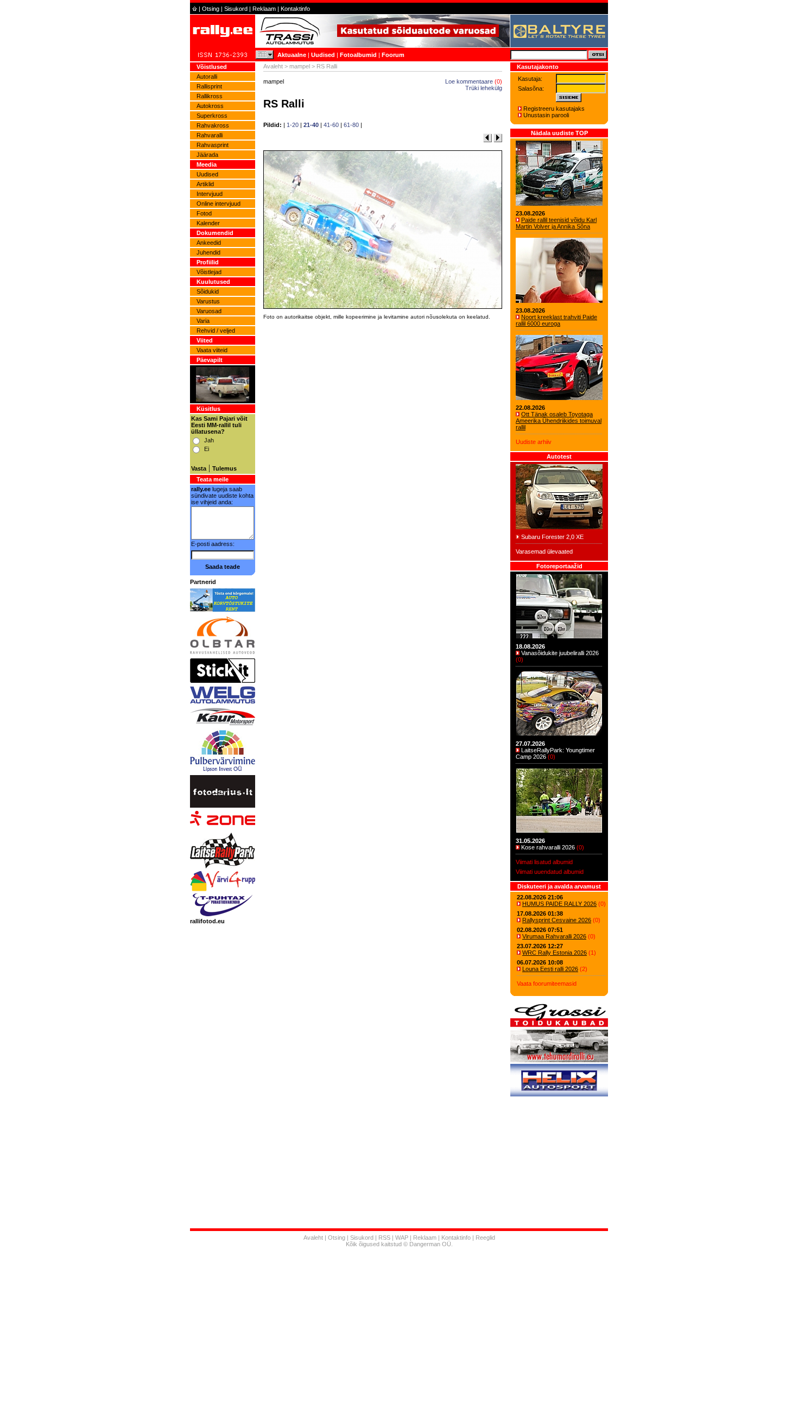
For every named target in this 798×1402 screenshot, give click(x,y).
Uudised (323, 55)
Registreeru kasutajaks (554, 108)
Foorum (393, 55)
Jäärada (207, 154)
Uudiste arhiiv (534, 442)
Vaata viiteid (212, 350)
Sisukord (236, 8)
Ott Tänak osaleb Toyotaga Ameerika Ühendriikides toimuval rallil (558, 420)
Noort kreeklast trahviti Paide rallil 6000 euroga (556, 320)
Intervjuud (210, 194)
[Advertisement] (382, 474)
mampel (299, 66)
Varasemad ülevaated (544, 551)
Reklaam (264, 8)
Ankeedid (209, 242)
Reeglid (485, 1237)
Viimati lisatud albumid (544, 862)
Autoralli (207, 76)
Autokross (210, 106)
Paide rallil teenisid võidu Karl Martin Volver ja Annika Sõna (556, 223)
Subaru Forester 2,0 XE (552, 537)
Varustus (208, 301)
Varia (203, 321)
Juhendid (208, 252)
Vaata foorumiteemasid (547, 983)
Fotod (204, 213)
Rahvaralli (210, 135)
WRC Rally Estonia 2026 (554, 952)
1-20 (293, 125)
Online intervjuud (218, 203)
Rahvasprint (213, 145)
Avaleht (273, 66)
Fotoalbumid (358, 55)
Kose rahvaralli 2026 (548, 847)
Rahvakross (213, 125)
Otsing (210, 8)
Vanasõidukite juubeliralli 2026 (560, 653)
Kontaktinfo (295, 8)
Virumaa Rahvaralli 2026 (554, 936)
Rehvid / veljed (216, 330)
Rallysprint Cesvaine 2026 (556, 920)
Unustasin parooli (546, 115)
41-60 (331, 125)
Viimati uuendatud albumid (550, 871)
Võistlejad (209, 272)
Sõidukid (208, 291)
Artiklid (205, 184)
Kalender (208, 223)
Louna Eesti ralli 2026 (550, 969)
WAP (401, 1237)
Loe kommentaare (469, 81)
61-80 (351, 125)
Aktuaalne (291, 55)
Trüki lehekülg (483, 88)
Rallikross (210, 96)
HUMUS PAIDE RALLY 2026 (559, 903)
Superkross (212, 115)
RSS (384, 1237)
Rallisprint (209, 86)
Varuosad (209, 311)
